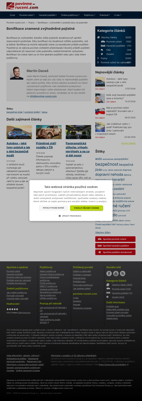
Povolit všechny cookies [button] (86, 208)
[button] (71, 216)
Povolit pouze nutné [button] (53, 208)
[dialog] (71, 200)
